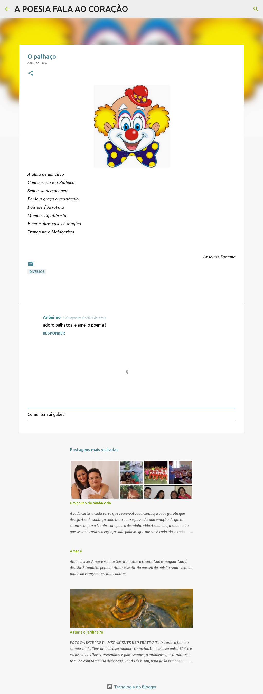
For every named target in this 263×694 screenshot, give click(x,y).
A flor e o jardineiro (86, 632)
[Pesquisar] (135, 9)
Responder (54, 333)
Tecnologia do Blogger (134, 686)
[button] (30, 73)
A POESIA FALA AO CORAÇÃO (71, 8)
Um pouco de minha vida (90, 503)
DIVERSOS (37, 271)
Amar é (76, 551)
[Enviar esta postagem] (30, 266)
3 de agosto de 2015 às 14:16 (84, 317)
